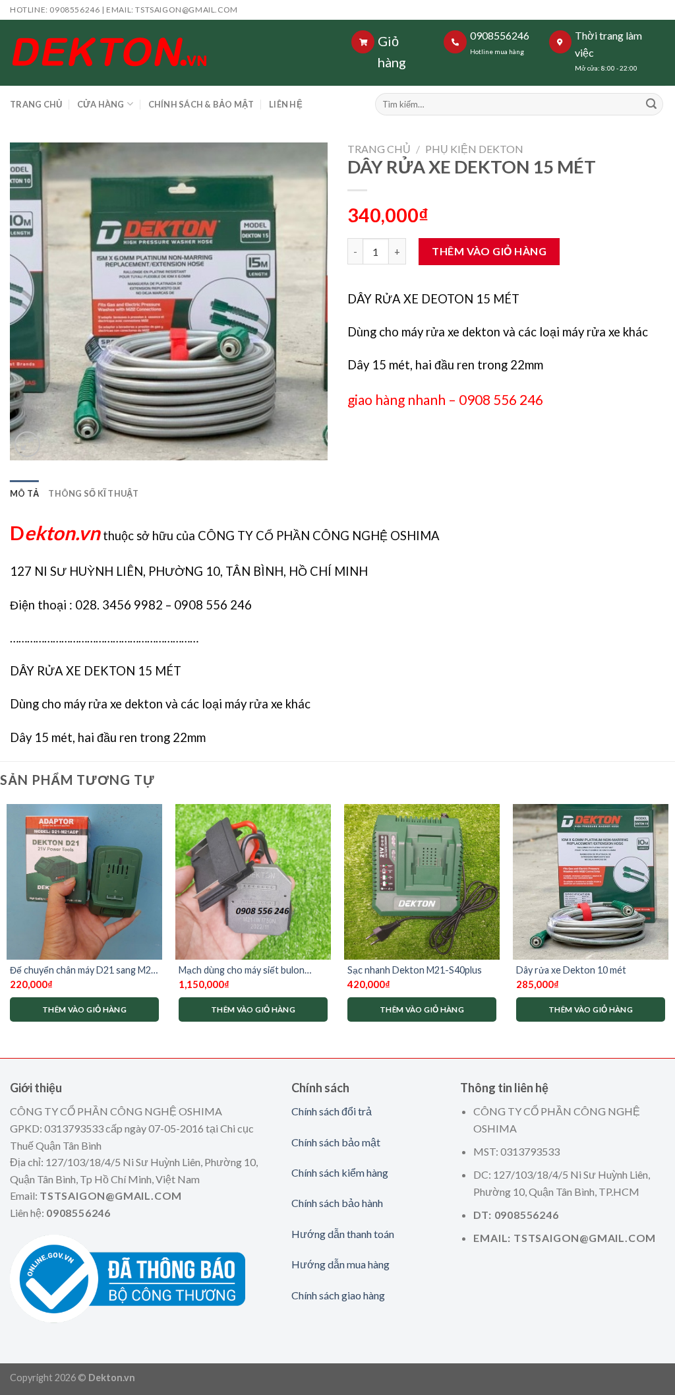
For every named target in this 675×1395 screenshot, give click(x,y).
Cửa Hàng (101, 104)
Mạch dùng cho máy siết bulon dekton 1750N (242, 970)
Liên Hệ (286, 104)
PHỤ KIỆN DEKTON (474, 148)
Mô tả (24, 493)
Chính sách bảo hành (337, 1202)
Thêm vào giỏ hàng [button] (84, 1009)
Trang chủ (379, 148)
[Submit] (651, 104)
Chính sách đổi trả (331, 1111)
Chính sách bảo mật (335, 1142)
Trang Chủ (36, 104)
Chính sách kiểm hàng (339, 1172)
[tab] (24, 493)
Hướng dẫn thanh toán (342, 1233)
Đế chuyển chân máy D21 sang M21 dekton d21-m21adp (83, 970)
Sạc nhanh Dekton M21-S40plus (414, 970)
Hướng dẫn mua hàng (340, 1264)
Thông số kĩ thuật (93, 493)
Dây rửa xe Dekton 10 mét (571, 970)
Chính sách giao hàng (338, 1295)
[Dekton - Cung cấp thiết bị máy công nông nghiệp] (166, 53)
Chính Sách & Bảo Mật (201, 104)
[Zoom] (27, 444)
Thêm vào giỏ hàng (489, 251)
